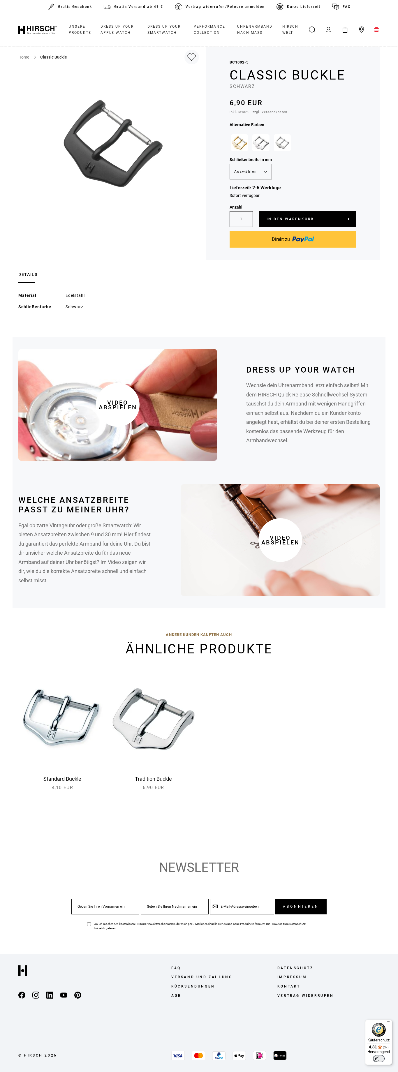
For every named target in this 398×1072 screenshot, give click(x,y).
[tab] (28, 274)
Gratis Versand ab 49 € (138, 7)
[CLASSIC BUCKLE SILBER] (261, 143)
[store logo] (37, 29)
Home (24, 57)
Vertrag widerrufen (305, 996)
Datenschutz (297, 923)
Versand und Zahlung (201, 977)
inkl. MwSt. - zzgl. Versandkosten (258, 112)
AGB (176, 996)
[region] (293, 144)
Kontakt (288, 986)
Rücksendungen (193, 986)
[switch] (379, 1058)
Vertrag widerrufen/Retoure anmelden (225, 7)
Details (28, 274)
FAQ (347, 7)
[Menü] (388, 1023)
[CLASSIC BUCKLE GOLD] (239, 143)
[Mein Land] (377, 29)
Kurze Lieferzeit (303, 7)
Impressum (292, 977)
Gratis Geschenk (75, 7)
